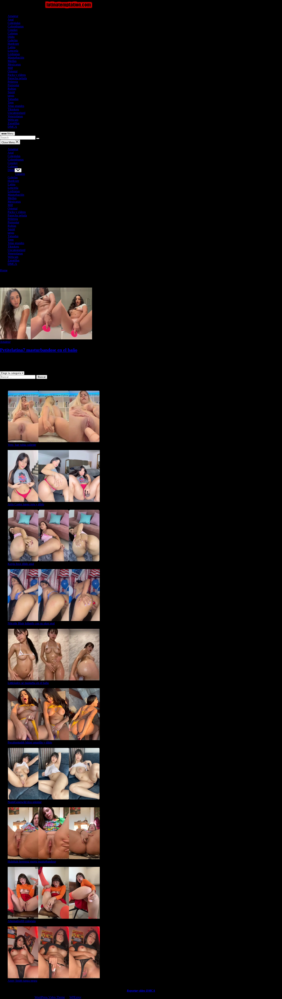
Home (3, 270)
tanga (11, 95)
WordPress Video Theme (50, 997)
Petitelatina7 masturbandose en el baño (38, 349)
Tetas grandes (16, 106)
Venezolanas (15, 116)
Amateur (13, 16)
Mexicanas (14, 64)
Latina (11, 47)
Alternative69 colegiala (22, 921)
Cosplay (13, 30)
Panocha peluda (17, 78)
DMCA (12, 126)
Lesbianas (14, 54)
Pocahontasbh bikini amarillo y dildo (30, 742)
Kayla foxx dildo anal (21, 563)
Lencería (13, 50)
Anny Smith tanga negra (22, 980)
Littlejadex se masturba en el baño (28, 683)
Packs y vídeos (17, 74)
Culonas (13, 33)
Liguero (20, 174)
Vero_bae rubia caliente (22, 444)
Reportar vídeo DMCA (141, 990)
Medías (12, 61)
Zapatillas (13, 123)
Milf (10, 68)
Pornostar (13, 85)
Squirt (11, 92)
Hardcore (13, 43)
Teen (11, 102)
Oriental (12, 71)
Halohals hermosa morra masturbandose (32, 861)
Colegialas (14, 23)
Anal (11, 19)
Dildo (11, 36)
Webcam (13, 119)
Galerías (13, 40)
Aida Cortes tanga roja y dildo (26, 504)
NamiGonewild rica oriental (24, 802)
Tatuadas (13, 99)
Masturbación (16, 57)
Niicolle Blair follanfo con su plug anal (31, 623)
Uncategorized (16, 112)
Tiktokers (13, 109)
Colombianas (16, 26)
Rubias (12, 88)
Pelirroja (13, 81)
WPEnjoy (75, 997)
